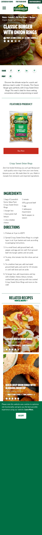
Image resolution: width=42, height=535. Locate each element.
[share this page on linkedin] (28, 71)
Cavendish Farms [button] (7, 2)
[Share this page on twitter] (19, 71)
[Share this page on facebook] (12, 71)
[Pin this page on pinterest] (35, 71)
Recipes (32, 17)
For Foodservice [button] (35, 2)
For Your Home (21, 17)
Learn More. (28, 410)
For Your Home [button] (21, 2)
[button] (38, 7)
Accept (21, 416)
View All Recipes (20, 301)
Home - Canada (8, 17)
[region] (21, 71)
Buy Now (21, 151)
